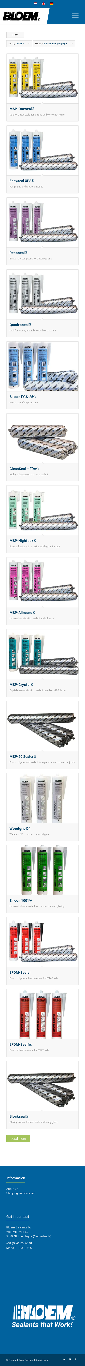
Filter (15, 34)
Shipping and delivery (20, 1193)
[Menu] (73, 16)
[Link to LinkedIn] (64, 1359)
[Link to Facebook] (76, 1359)
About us (12, 1189)
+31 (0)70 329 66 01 (19, 1243)
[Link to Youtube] (70, 1359)
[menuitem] (35, 4)
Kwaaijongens (42, 1360)
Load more (18, 1139)
